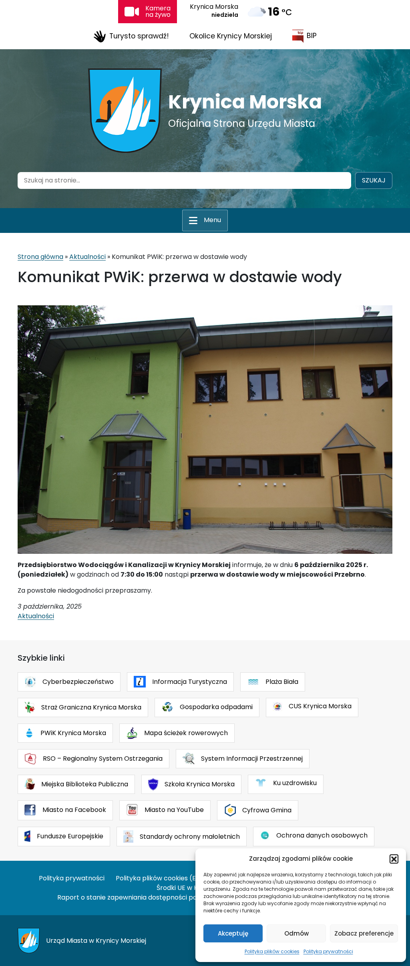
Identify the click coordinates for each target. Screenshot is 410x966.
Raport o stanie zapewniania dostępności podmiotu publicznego (158, 897)
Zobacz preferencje (364, 933)
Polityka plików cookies (272, 951)
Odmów (296, 933)
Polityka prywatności (328, 951)
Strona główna (40, 256)
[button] (394, 859)
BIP (312, 35)
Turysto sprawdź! (139, 35)
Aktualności (87, 256)
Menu (212, 219)
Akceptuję (233, 933)
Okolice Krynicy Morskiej (230, 36)
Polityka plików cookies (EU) (159, 878)
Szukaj (374, 180)
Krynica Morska (245, 101)
